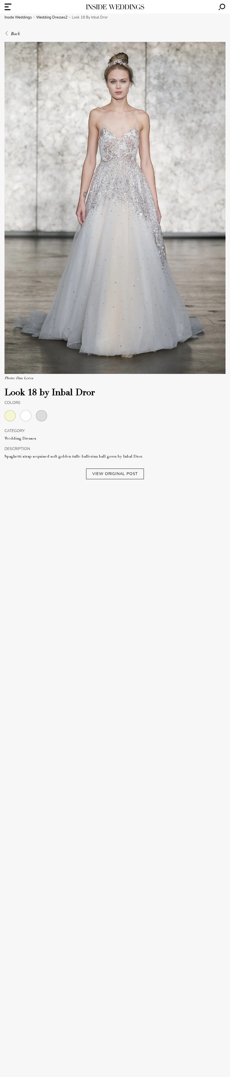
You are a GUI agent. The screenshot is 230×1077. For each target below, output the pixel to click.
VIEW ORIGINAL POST (115, 473)
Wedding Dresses (20, 439)
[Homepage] (115, 7)
